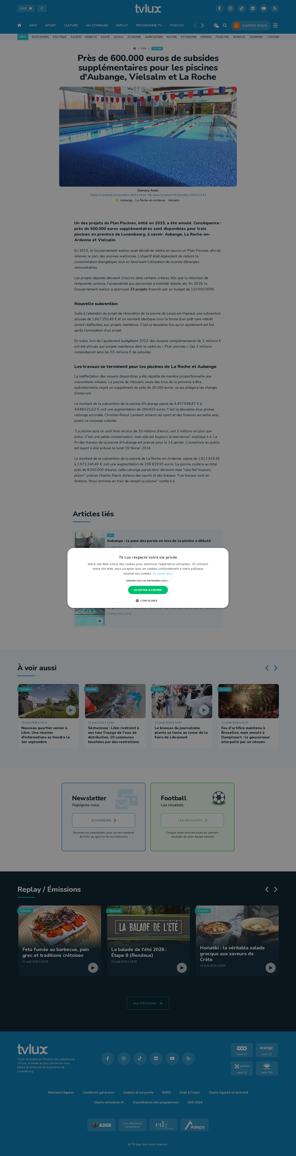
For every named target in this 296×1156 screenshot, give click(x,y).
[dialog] (148, 578)
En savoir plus (163, 573)
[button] (148, 580)
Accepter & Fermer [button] (148, 590)
